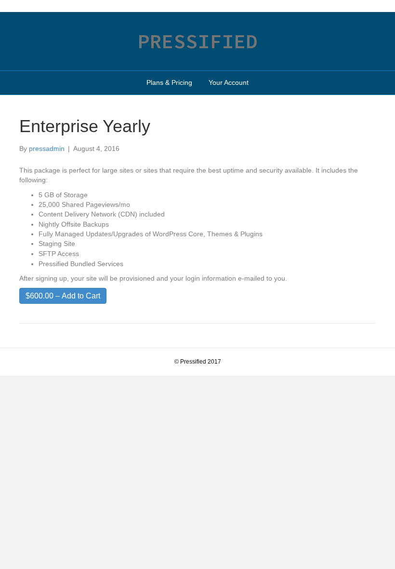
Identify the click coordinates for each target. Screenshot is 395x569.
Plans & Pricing (169, 82)
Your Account (229, 82)
